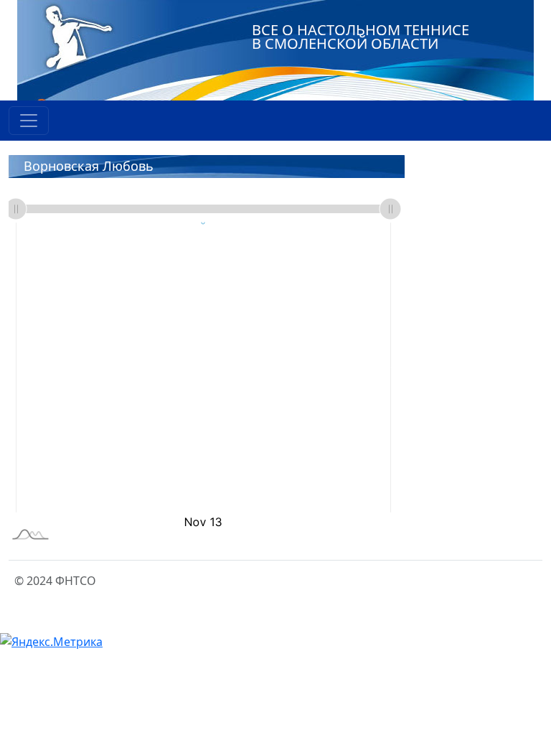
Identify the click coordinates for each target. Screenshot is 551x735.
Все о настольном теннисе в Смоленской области (360, 36)
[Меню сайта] (29, 120)
